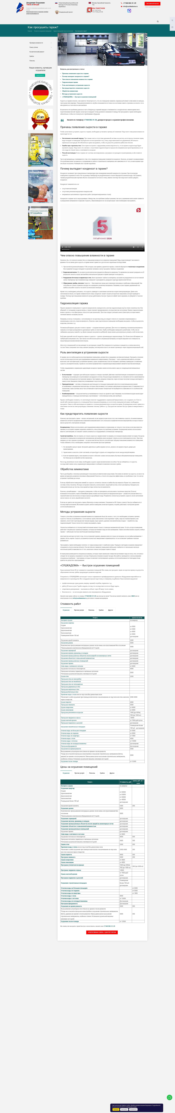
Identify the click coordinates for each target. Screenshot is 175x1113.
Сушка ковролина (67, 707)
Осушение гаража (67, 663)
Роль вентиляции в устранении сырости (76, 85)
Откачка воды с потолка (69, 741)
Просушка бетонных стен (69, 692)
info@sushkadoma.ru (130, 6)
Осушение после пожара (69, 761)
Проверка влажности (36, 43)
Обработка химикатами (70, 91)
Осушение (66, 610)
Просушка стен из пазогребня (71, 679)
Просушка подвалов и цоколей (71, 723)
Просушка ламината (68, 705)
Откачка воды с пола (68, 738)
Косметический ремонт (36, 52)
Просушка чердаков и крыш (70, 718)
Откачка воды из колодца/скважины (73, 743)
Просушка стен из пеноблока (71, 681)
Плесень (91, 610)
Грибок (101, 610)
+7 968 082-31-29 (129, 3)
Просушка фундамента (69, 746)
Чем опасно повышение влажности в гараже (77, 79)
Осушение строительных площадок (73, 727)
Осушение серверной (68, 650)
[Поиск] (157, 21)
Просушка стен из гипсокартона (72, 684)
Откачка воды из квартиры (70, 736)
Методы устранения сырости (72, 94)
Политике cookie (132, 1107)
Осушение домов (67, 643)
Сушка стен (65, 676)
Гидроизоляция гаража (70, 82)
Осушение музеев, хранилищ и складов (74, 653)
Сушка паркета (66, 702)
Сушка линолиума (67, 710)
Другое (110, 610)
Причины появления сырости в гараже (75, 73)
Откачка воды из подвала (69, 733)
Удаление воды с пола (68, 694)
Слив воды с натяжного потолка (72, 666)
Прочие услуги (79, 610)
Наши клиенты (40, 75)
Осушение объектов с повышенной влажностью (78, 658)
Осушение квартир (67, 623)
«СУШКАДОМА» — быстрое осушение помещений (79, 97)
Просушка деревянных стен (70, 687)
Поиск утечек (33, 47)
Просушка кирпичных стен (70, 689)
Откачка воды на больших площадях (73, 730)
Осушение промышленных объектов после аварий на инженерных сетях (86, 656)
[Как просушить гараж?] (102, 34)
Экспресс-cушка (66, 620)
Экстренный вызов (152, 3)
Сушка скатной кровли (68, 720)
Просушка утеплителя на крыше (72, 712)
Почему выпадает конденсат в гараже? (75, 76)
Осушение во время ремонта (71, 749)
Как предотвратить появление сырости (75, 88)
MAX (133, 596)
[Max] (129, 12)
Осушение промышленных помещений (74, 661)
